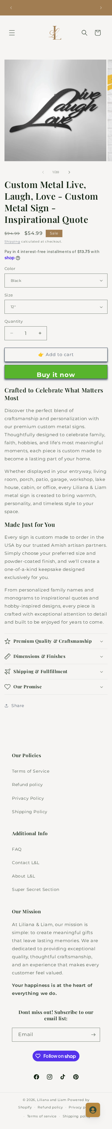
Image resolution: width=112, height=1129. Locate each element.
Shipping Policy (29, 811)
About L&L (23, 876)
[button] (12, 32)
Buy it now (56, 374)
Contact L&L (25, 862)
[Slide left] (43, 172)
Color (9, 268)
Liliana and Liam (51, 1100)
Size (8, 295)
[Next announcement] (101, 7)
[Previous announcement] (11, 7)
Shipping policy (77, 1116)
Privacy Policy (28, 798)
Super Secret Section (35, 889)
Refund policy (27, 784)
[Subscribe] (93, 1035)
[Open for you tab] (93, 1110)
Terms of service (42, 1116)
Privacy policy (81, 1107)
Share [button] (17, 705)
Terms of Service (31, 771)
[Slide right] (69, 172)
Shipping (12, 241)
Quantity (13, 321)
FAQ (17, 849)
